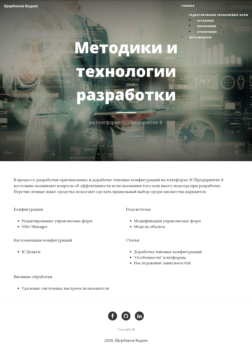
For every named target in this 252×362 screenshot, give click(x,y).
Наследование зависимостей (162, 262)
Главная (187, 5)
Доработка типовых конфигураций (168, 251)
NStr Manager (200, 37)
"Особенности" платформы (160, 257)
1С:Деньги (31, 251)
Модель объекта (149, 226)
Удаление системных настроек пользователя (65, 288)
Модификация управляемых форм (167, 220)
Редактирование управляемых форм (218, 15)
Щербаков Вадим (21, 6)
